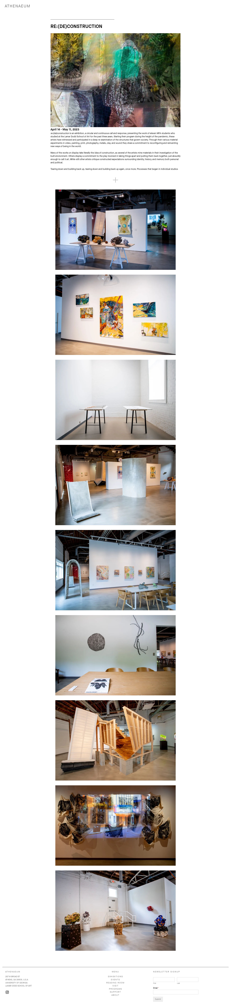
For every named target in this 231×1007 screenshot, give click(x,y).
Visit (115, 985)
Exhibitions (115, 976)
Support (115, 992)
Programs (115, 989)
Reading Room (115, 982)
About (115, 995)
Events (115, 979)
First (154, 983)
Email (156, 988)
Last (178, 983)
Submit (158, 999)
